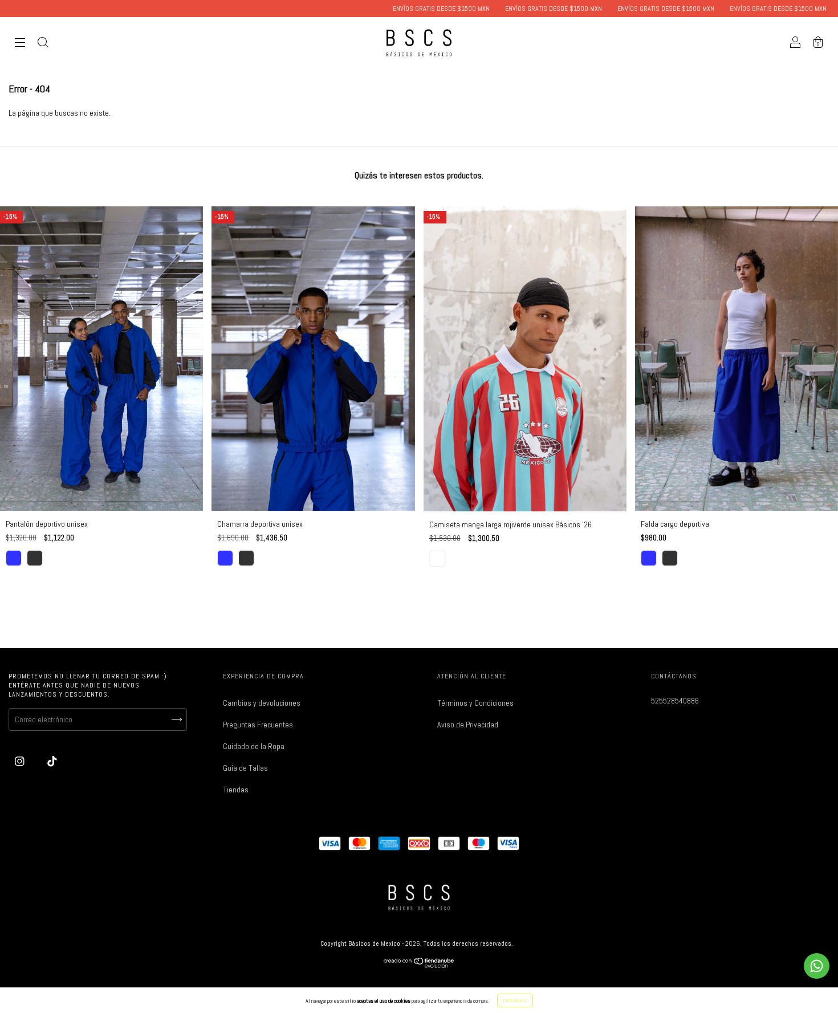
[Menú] (20, 44)
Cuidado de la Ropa (253, 746)
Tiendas (236, 789)
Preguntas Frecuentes (258, 724)
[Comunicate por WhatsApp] (816, 966)
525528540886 (675, 700)
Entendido (515, 1000)
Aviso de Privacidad (467, 724)
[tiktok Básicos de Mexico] (52, 761)
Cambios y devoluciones (261, 703)
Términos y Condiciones (475, 703)
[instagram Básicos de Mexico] (20, 761)
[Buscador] (42, 44)
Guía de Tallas (245, 768)
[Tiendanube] (419, 965)
